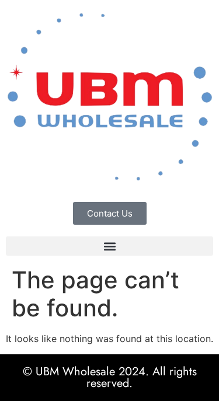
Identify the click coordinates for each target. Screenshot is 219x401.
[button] (109, 246)
